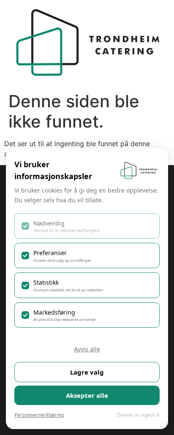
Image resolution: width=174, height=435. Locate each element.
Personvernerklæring (39, 415)
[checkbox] (87, 226)
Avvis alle (87, 349)
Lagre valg (87, 372)
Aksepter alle (87, 395)
